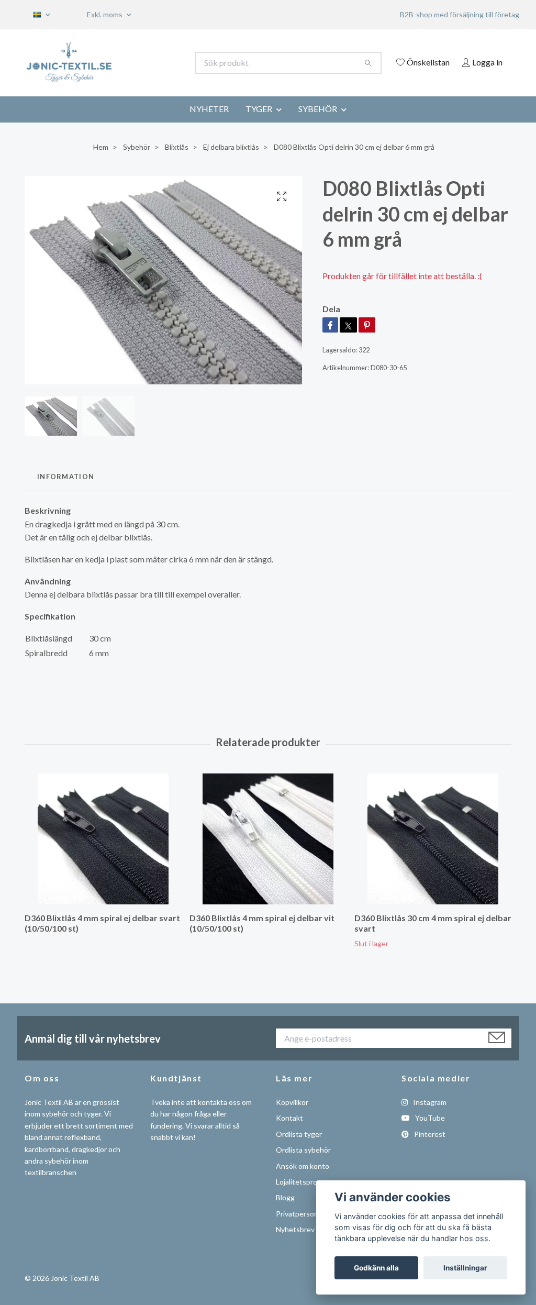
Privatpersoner (300, 1227)
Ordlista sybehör (303, 1164)
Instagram (428, 1116)
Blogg (285, 1212)
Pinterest (428, 1148)
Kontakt (289, 1132)
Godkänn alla (376, 1268)
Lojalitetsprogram (304, 1195)
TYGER (258, 123)
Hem (100, 161)
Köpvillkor (292, 1116)
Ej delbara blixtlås (231, 161)
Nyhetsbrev (295, 1244)
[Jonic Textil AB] (146, 63)
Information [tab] (65, 490)
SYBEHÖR (317, 123)
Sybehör (136, 161)
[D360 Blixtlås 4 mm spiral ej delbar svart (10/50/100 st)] (103, 853)
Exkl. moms (105, 14)
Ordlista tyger (299, 1148)
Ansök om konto (302, 1180)
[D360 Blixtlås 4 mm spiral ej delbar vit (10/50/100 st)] (268, 853)
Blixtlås (176, 161)
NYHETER (209, 123)
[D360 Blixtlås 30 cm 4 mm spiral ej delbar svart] (432, 853)
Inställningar (465, 1268)
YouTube (429, 1132)
